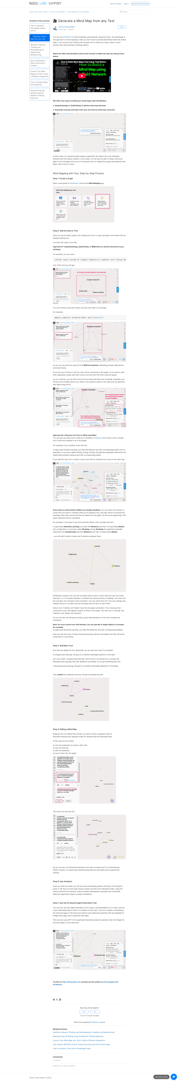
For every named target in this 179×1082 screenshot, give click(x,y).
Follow (122, 27)
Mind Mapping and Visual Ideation (78, 12)
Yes (84, 1011)
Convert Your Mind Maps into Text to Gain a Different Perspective (40, 73)
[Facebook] (54, 1000)
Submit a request (115, 4)
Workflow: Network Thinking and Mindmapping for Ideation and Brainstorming (38, 50)
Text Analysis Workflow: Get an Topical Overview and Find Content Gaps (81, 1044)
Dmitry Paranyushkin (67, 27)
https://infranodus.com (71, 982)
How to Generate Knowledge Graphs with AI (38, 28)
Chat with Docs (144, 4)
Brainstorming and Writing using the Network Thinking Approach (38, 94)
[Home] (45, 5)
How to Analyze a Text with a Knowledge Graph (72, 1048)
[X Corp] (57, 1000)
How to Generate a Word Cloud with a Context (38, 63)
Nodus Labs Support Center (38, 12)
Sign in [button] (126, 4)
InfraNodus (67, 37)
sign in (60, 1066)
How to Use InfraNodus (57, 12)
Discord (134, 4)
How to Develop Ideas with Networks (39, 83)
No (95, 1011)
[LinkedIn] (60, 1000)
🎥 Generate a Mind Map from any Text (38, 37)
